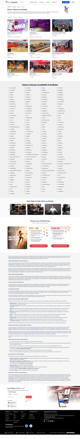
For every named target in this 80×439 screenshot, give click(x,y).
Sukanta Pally (61, 186)
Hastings (28, 127)
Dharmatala (28, 113)
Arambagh (12, 90)
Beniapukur (60, 97)
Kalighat (11, 136)
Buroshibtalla (29, 106)
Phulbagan (60, 161)
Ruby (59, 175)
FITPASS (9, 6)
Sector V (12, 182)
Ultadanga (12, 193)
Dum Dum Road (13, 115)
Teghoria (12, 191)
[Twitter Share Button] (46, 421)
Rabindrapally (13, 168)
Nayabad (60, 152)
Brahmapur (60, 104)
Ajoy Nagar (28, 87)
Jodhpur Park (13, 133)
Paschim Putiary (13, 161)
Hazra (43, 129)
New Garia (60, 154)
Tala (11, 189)
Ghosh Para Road (45, 120)
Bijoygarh (28, 101)
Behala (11, 97)
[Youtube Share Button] (50, 421)
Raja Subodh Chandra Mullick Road (49, 170)
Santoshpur (44, 177)
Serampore (44, 182)
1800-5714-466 (52, 418)
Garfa (59, 117)
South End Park (61, 184)
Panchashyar (61, 156)
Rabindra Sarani (29, 168)
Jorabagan (28, 133)
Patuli (43, 161)
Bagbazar (44, 90)
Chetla (59, 106)
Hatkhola (28, 129)
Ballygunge (60, 92)
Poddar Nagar (29, 163)
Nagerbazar (44, 149)
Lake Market (28, 143)
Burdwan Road (13, 106)
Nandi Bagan (12, 152)
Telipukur (28, 191)
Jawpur (59, 131)
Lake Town (44, 143)
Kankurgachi (12, 138)
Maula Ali (44, 147)
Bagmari (12, 92)
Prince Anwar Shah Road (47, 163)
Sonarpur (28, 184)
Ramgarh (44, 172)
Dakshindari (44, 110)
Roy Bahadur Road (46, 175)
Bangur (11, 94)
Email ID (16, 394)
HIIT (34, 332)
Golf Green (12, 124)
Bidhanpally (12, 101)
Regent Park (28, 175)
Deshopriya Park (61, 110)
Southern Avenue (13, 186)
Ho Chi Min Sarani (29, 131)
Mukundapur (12, 149)
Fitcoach (42, 2)
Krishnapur (28, 140)
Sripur (43, 186)
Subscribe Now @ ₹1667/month (38, 245)
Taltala (27, 189)
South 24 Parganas (46, 184)
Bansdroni (28, 94)
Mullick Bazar (28, 149)
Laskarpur (60, 143)
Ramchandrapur (29, 172)
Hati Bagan (12, 129)
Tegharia (60, 189)
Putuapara (60, 166)
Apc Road (60, 87)
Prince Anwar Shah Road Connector (65, 163)
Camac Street (45, 106)
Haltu (43, 124)
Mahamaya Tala (29, 145)
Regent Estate (13, 175)
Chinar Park (12, 108)
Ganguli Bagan (29, 117)
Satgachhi (12, 179)
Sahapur (12, 177)
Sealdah (27, 179)
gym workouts (28, 332)
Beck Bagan (60, 94)
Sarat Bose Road (61, 177)
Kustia (59, 140)
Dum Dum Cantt (45, 113)
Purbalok (28, 166)
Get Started (65, 2)
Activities (14, 6)
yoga (32, 332)
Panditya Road (29, 159)
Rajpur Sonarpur (61, 170)
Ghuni (59, 120)
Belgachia (28, 97)
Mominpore (60, 147)
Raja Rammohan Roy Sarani (15, 170)
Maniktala (28, 147)
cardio (37, 332)
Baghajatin (60, 90)
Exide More (12, 117)
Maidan (59, 145)
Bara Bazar (44, 94)
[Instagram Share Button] (48, 421)
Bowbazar (44, 104)
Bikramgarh (44, 101)
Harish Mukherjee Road (14, 127)
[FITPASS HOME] (11, 2)
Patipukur (28, 161)
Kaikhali (59, 133)
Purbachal (12, 166)
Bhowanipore (45, 99)
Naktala (59, 149)
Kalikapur (28, 136)
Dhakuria (12, 113)
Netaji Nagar (12, 154)
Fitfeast (48, 2)
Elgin (27, 115)
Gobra (27, 122)
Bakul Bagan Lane (45, 92)
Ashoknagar (28, 90)
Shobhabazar (61, 182)
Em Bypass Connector (46, 115)
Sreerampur (28, 186)
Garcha (43, 117)
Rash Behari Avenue (62, 172)
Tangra (43, 189)
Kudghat (44, 140)
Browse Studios (33, 2)
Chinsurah (44, 108)
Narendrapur (28, 152)
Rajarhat (28, 170)
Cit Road (12, 110)
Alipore (43, 87)
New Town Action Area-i (15, 156)
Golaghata (44, 122)
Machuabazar (13, 145)
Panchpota (12, 159)
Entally (59, 115)
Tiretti (43, 191)
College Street (29, 110)
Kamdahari (60, 136)
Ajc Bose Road (13, 87)
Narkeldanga (45, 152)
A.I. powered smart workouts (50, 332)
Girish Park (12, 122)
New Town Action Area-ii (31, 156)
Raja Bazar (60, 168)
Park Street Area (61, 159)
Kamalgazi (44, 136)
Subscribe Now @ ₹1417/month (60, 245)
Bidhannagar (61, 99)
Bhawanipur (28, 99)
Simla (11, 184)
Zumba (17, 329)
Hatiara (43, 127)
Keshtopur (44, 138)
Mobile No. (10, 394)
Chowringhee (61, 108)
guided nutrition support (62, 332)
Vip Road (28, 193)
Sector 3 (44, 179)
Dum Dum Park (61, 113)
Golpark (27, 124)
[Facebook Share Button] (44, 421)
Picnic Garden (13, 163)
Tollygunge (60, 191)
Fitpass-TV (54, 2)
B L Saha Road (61, 101)
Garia (11, 120)
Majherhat (12, 147)
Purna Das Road (45, 166)
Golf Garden (60, 122)
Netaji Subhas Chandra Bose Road (32, 154)
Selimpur (28, 182)
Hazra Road (60, 129)
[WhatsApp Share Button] (54, 421)
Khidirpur (12, 140)
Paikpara (44, 156)
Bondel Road (12, 104)
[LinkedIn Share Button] (52, 421)
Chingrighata (28, 108)
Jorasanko (44, 133)
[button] (22, 2)
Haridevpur (60, 124)
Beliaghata (44, 97)
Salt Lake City (29, 177)
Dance (19, 6)
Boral (27, 104)
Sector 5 (60, 179)
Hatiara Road (61, 127)
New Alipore (44, 154)
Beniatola (12, 99)
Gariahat (28, 120)
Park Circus (44, 159)
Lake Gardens (13, 143)
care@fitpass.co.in (60, 418)
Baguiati (27, 92)
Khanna (59, 138)
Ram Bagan (12, 172)
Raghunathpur (45, 168)
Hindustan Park (13, 131)
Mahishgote (44, 145)
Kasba (27, 138)
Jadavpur (44, 131)
